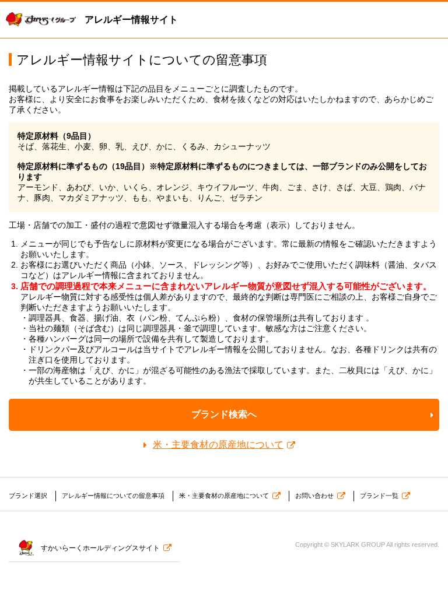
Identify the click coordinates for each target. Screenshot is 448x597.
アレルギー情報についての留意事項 (113, 495)
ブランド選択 (28, 495)
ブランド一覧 (379, 495)
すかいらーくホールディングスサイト (100, 548)
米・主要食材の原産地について (218, 444)
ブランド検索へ (224, 414)
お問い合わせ (314, 495)
